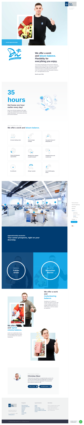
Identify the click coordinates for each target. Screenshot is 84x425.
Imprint (36, 405)
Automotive (24, 407)
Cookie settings (37, 407)
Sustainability (24, 412)
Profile (23, 411)
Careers (23, 410)
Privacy (36, 406)
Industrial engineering (25, 406)
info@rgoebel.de (11, 414)
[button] (10, 42)
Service (23, 414)
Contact (36, 411)
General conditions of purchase (40, 410)
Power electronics (25, 405)
